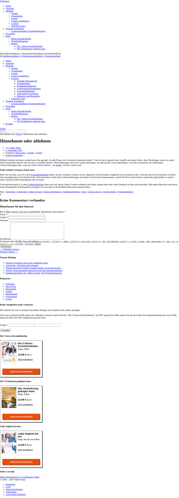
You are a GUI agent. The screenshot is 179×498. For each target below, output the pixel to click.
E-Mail (4, 217)
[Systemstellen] (30, 56)
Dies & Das (20, 153)
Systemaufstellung (36, 184)
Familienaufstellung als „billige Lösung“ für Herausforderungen (34, 273)
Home (19, 134)
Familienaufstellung (71, 192)
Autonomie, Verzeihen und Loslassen (22, 265)
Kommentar (5, 239)
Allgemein (10, 284)
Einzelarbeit (11, 289)
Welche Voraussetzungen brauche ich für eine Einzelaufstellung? (34, 270)
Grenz (83, 192)
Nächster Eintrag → (9, 252)
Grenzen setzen (94, 192)
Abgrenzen (10, 192)
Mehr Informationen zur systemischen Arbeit (19, 477)
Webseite (4, 220)
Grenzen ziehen (109, 192)
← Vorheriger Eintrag (9, 249)
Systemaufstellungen (39, 175)
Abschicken (6, 247)
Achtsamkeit (21, 192)
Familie (30, 153)
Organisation (11, 296)
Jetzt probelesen (25, 359)
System (39, 153)
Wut (155, 177)
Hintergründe (11, 294)
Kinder (59, 165)
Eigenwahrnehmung (52, 192)
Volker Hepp (15, 148)
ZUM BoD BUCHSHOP (21, 372)
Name (3, 214)
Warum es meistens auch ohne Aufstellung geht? (27, 263)
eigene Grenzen (35, 192)
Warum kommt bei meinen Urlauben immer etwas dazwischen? (33, 268)
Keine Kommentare (14, 155)
